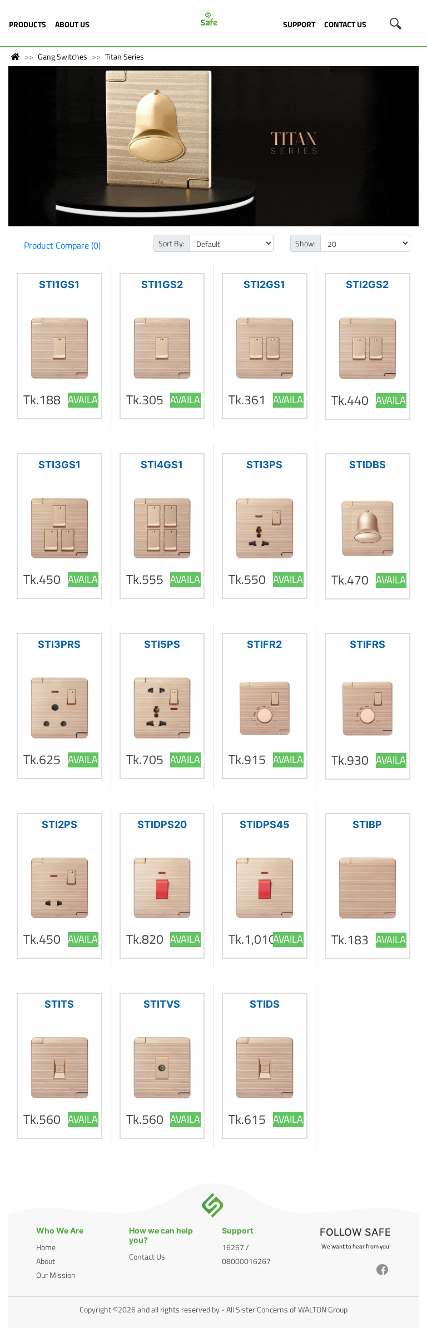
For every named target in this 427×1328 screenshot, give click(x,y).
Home (46, 1247)
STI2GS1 (264, 284)
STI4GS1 (162, 464)
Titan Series (124, 56)
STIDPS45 (265, 824)
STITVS (161, 1004)
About (45, 1261)
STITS (59, 1004)
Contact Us (345, 24)
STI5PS (162, 644)
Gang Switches (62, 56)
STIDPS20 (162, 824)
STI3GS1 (59, 464)
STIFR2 (264, 644)
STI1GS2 (162, 284)
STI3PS (264, 464)
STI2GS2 (367, 284)
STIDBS (367, 464)
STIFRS (367, 644)
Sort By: (171, 243)
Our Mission (56, 1275)
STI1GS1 (59, 284)
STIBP (367, 824)
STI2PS (59, 824)
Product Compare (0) (62, 245)
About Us (72, 24)
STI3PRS (59, 644)
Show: (305, 243)
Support (299, 24)
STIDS (265, 1004)
